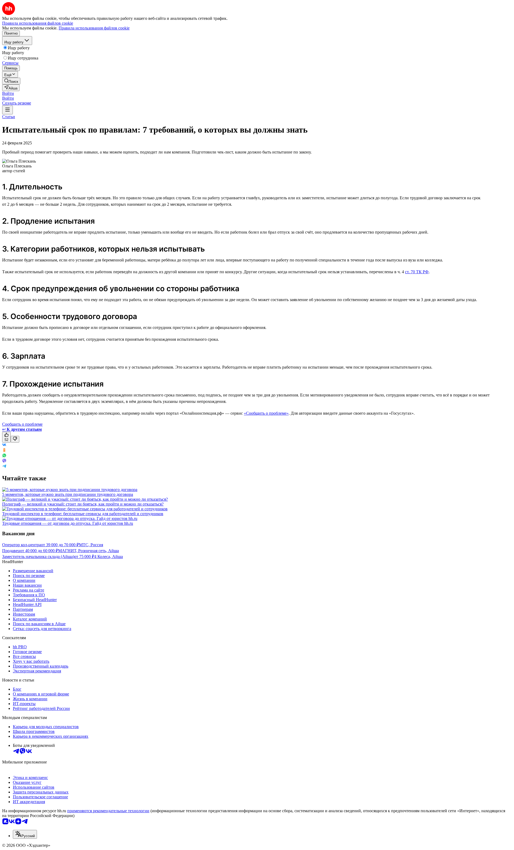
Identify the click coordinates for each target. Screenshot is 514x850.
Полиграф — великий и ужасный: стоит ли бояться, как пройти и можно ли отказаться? (83, 504)
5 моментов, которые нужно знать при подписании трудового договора (67, 494)
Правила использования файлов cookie (94, 28)
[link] (11, 81)
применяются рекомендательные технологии (108, 810)
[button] (8, 93)
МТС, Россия (91, 544)
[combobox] (25, 834)
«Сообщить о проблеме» (266, 413)
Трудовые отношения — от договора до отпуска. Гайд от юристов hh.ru (67, 523)
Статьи (8, 116)
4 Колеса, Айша (108, 556)
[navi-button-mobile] (7, 110)
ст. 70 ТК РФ (417, 271)
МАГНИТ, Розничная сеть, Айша (88, 550)
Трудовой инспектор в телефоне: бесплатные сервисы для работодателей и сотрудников (82, 513)
